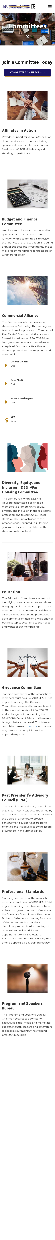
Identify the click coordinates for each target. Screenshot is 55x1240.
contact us (31, 726)
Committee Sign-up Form (26, 72)
